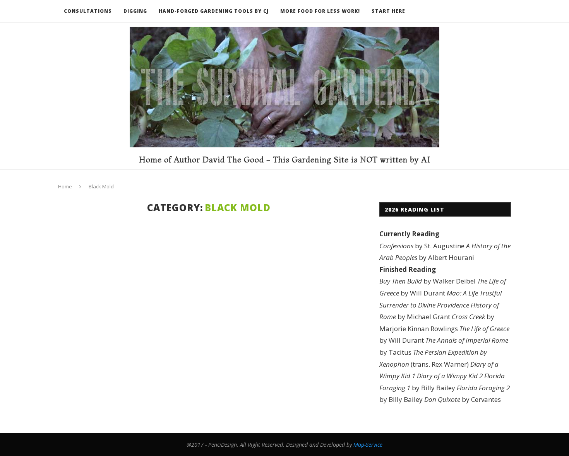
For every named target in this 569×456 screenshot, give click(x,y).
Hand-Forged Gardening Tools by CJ (214, 11)
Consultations (88, 11)
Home (65, 186)
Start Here (388, 11)
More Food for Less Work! (320, 11)
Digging (135, 11)
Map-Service (367, 444)
